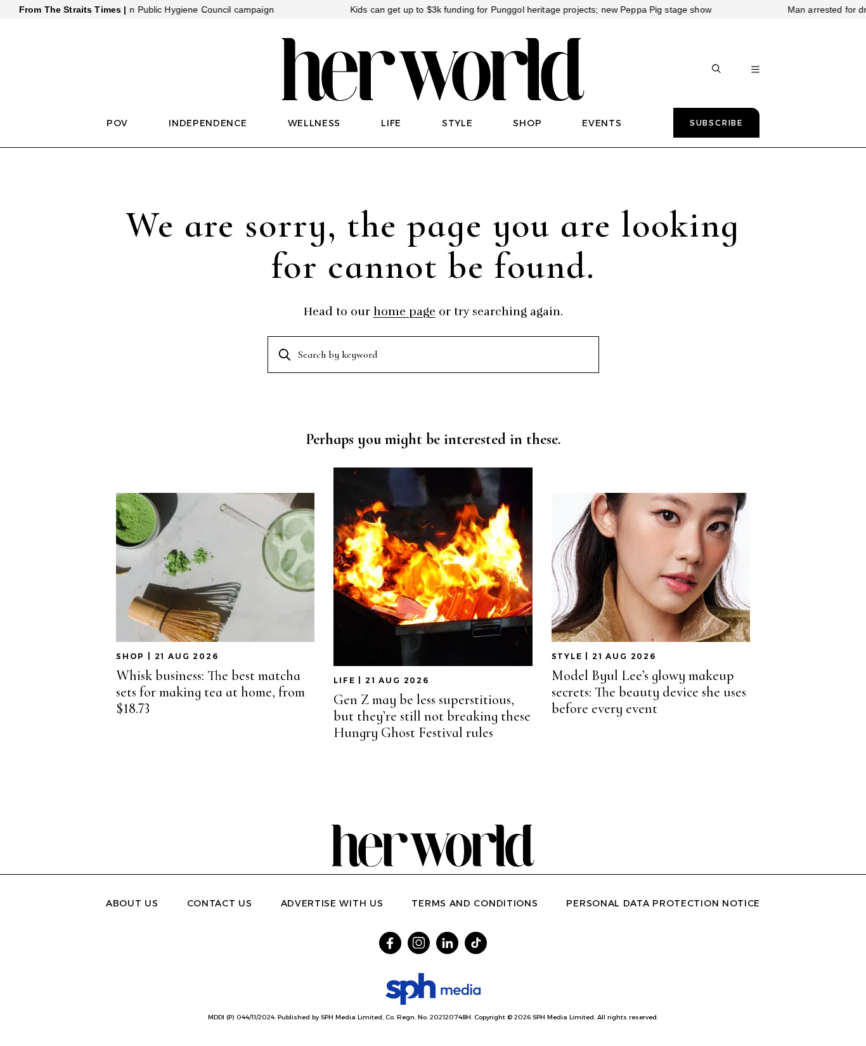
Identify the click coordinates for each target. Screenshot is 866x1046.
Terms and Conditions (474, 903)
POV (117, 123)
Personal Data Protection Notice (663, 903)
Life (344, 680)
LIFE (391, 123)
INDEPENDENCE (208, 123)
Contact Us (219, 903)
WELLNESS (314, 123)
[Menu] (755, 69)
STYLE (457, 123)
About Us (132, 903)
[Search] (716, 69)
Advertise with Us (332, 903)
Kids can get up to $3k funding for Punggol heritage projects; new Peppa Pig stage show (509, 9)
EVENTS (601, 123)
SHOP (527, 123)
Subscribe (716, 122)
